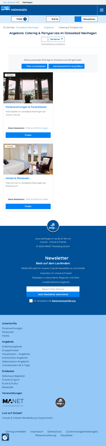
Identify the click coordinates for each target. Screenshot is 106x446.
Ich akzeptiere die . (54, 300)
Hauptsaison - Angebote (16, 354)
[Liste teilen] (44, 39)
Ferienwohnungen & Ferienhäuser (26, 107)
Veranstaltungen (12, 393)
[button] (19, 10)
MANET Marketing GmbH (57, 246)
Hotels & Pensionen (17, 178)
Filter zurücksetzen (36, 66)
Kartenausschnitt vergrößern (68, 66)
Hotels (5, 335)
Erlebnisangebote (12, 346)
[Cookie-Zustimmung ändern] (5, 437)
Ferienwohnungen (12, 328)
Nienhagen (28, 2)
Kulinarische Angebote (15, 357)
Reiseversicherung (45, 435)
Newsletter (67, 435)
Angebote (49, 27)
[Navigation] (101, 10)
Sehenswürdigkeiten (13, 376)
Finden (28, 135)
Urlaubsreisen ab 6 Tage (16, 365)
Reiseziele (7, 387)
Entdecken (8, 371)
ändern (45, 128)
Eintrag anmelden (16, 431)
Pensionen (8, 332)
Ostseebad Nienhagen (27, 27)
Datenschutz (54, 431)
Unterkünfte (9, 323)
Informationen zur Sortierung (53, 44)
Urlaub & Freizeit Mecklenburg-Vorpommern (27, 417)
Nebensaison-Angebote (15, 361)
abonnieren (53, 294)
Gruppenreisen (10, 350)
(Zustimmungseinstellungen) (82, 431)
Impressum (37, 431)
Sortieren (55, 39)
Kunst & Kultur (10, 383)
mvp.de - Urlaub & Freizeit (53, 241)
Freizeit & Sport (11, 379)
